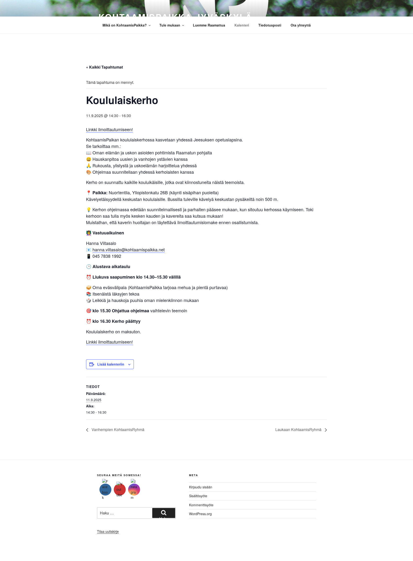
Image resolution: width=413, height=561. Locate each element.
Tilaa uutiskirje (108, 531)
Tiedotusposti (269, 25)
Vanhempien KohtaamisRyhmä (117, 429)
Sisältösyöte (198, 495)
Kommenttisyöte (201, 504)
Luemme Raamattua (209, 25)
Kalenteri (241, 25)
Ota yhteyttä (301, 25)
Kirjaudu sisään (200, 487)
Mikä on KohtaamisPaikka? (125, 25)
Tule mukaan (169, 25)
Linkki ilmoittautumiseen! (109, 129)
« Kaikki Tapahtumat (104, 67)
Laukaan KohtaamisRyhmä (298, 429)
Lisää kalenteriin (110, 364)
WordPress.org (200, 513)
